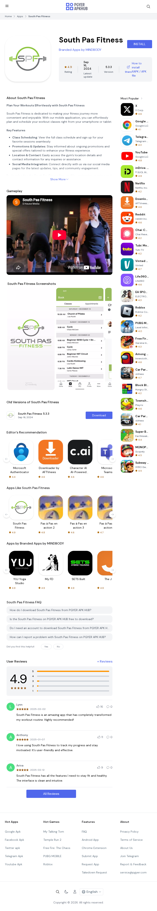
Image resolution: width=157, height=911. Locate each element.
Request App (90, 864)
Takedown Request (94, 872)
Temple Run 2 (52, 840)
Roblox (48, 864)
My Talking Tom (53, 831)
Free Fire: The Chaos (56, 848)
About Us (126, 848)
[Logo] (77, 6)
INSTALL (140, 44)
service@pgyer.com (133, 872)
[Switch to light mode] (66, 891)
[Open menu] (7, 6)
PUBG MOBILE (52, 856)
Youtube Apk (13, 864)
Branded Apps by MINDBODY (80, 50)
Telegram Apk (14, 856)
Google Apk (13, 831)
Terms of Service (131, 840)
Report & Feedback (133, 864)
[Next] (104, 339)
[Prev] (14, 339)
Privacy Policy (129, 831)
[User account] (74, 891)
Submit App (90, 856)
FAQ (84, 831)
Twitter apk (12, 848)
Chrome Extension (94, 848)
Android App (90, 840)
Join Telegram (129, 856)
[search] (148, 6)
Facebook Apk (14, 840)
